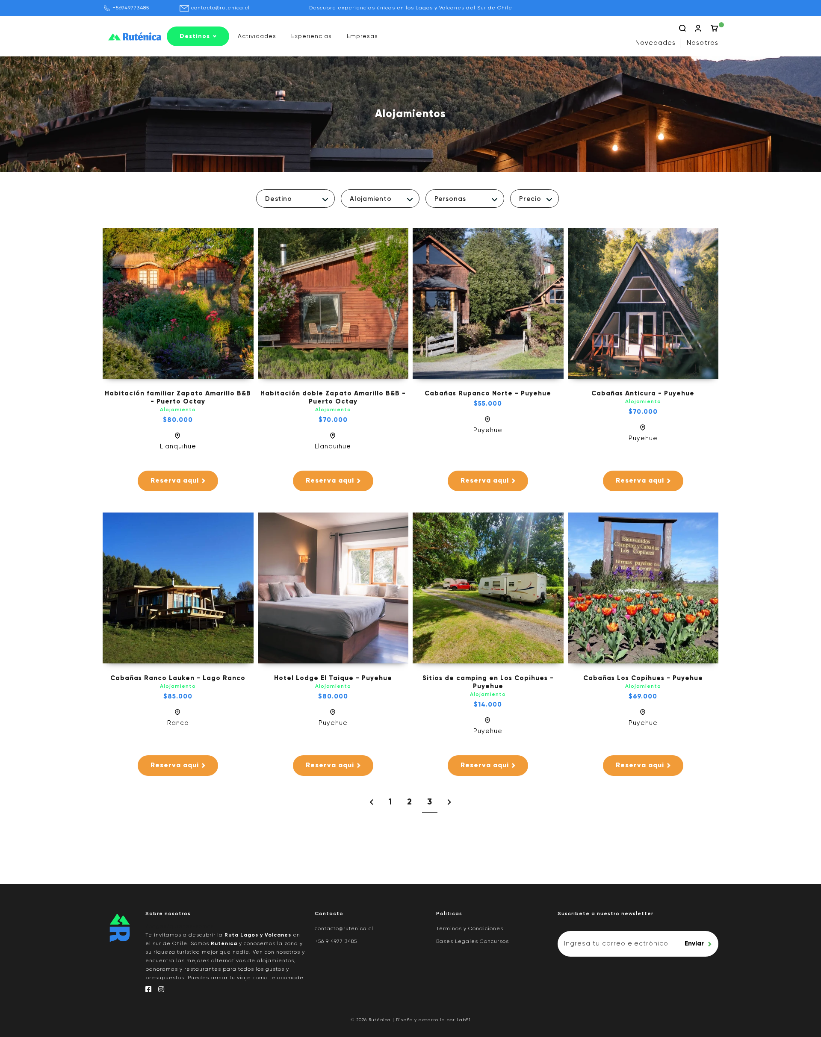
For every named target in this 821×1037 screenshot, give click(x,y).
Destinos (195, 36)
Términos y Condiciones (469, 928)
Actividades (257, 36)
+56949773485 (130, 8)
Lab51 (464, 1020)
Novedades (655, 43)
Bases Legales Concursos (472, 941)
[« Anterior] (371, 802)
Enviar (694, 943)
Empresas (362, 36)
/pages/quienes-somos (179, 926)
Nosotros (702, 43)
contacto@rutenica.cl (220, 8)
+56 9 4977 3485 (336, 941)
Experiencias (311, 36)
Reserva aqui (175, 480)
